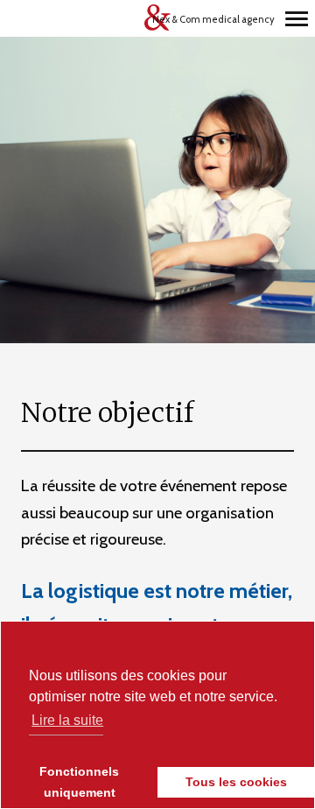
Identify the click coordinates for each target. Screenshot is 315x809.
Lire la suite (67, 720)
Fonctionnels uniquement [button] (79, 781)
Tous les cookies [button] (236, 782)
